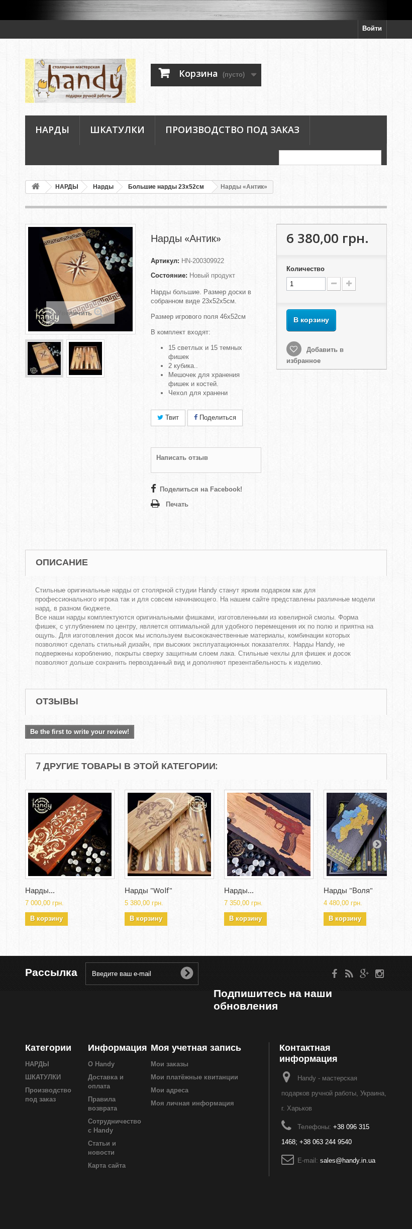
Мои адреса (169, 1090)
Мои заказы (169, 1064)
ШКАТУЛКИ (117, 130)
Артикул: (165, 261)
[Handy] (80, 81)
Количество (305, 269)
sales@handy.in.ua (347, 1160)
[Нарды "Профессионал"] (269, 834)
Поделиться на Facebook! (201, 489)
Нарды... (40, 890)
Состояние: (169, 275)
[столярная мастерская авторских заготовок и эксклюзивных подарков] (206, 10)
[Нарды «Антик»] (85, 358)
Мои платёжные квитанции (194, 1077)
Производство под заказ (232, 130)
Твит (171, 417)
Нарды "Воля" (348, 890)
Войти (372, 28)
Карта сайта (107, 1165)
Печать (177, 504)
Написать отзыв (182, 457)
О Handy (101, 1064)
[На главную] (35, 187)
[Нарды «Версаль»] (70, 834)
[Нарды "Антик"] (44, 358)
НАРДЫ (52, 130)
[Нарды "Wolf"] (169, 834)
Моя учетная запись (196, 1047)
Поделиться (216, 417)
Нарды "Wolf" (148, 890)
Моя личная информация (192, 1103)
